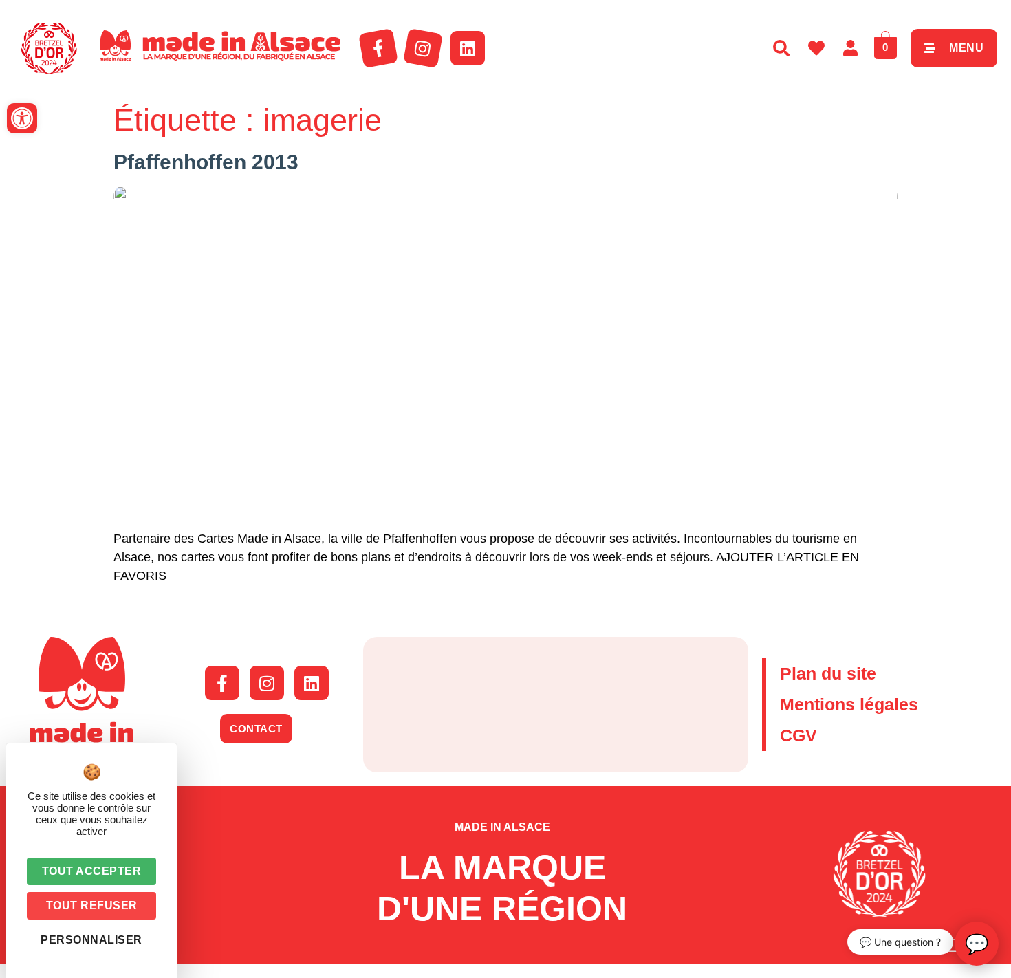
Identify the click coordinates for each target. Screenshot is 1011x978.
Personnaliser (91, 940)
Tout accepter (92, 871)
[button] (22, 118)
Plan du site (828, 673)
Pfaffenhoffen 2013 (205, 162)
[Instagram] (423, 48)
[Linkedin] (467, 48)
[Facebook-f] (378, 48)
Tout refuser (92, 905)
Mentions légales (849, 704)
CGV (798, 735)
